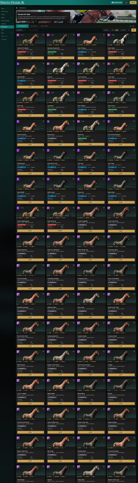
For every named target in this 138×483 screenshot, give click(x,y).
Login (126, 2)
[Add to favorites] (43, 35)
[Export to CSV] (133, 26)
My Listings (106, 30)
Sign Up (133, 2)
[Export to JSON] (130, 26)
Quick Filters (19, 30)
